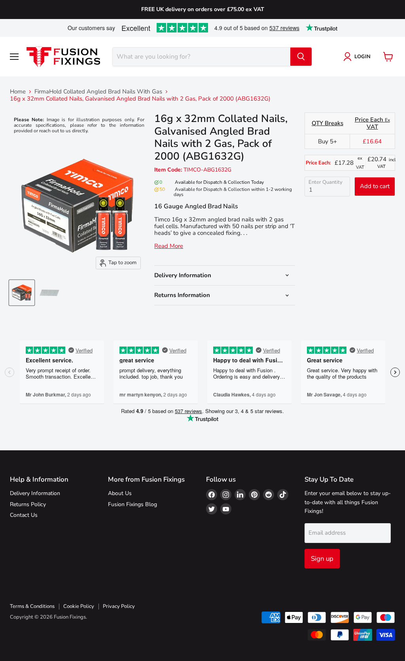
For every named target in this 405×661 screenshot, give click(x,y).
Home (18, 91)
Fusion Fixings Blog (132, 504)
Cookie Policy (78, 606)
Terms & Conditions (32, 606)
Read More (168, 246)
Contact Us (24, 515)
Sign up (322, 558)
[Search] (301, 57)
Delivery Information (35, 493)
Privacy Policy (119, 606)
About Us (120, 493)
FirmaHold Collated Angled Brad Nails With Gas (98, 91)
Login (362, 56)
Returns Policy (28, 504)
